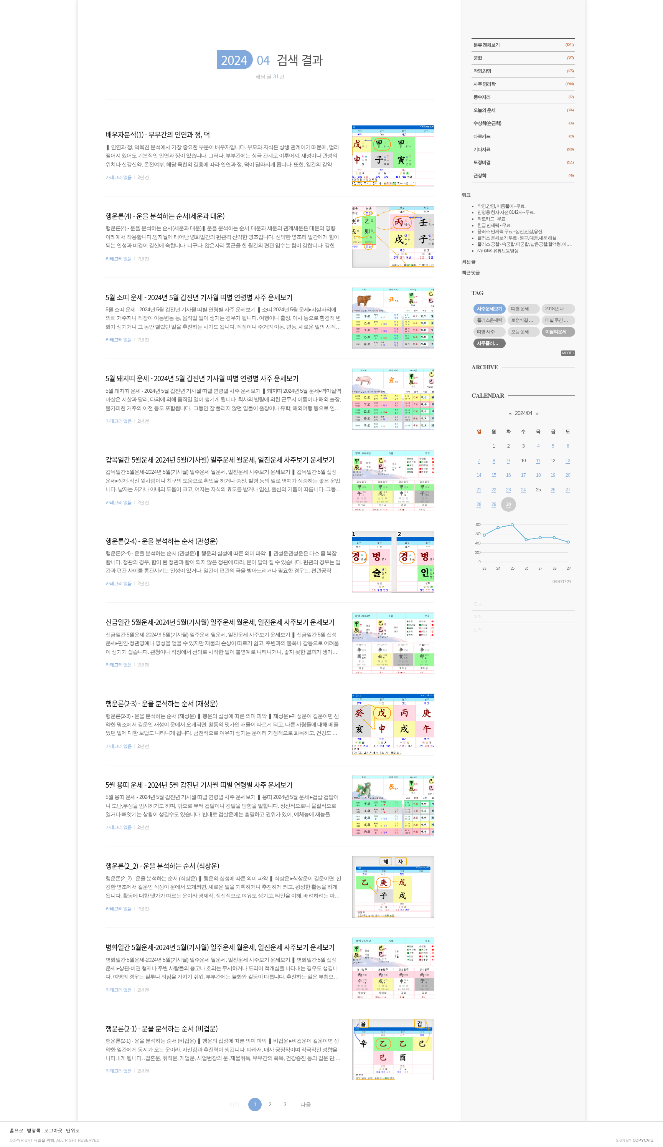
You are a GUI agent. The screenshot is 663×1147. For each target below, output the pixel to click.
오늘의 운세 (523, 110)
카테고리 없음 (119, 177)
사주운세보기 (489, 308)
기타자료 (523, 149)
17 (523, 475)
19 (553, 475)
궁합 (523, 58)
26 (553, 490)
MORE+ (568, 353)
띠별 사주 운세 (490, 331)
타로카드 (523, 136)
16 (508, 475)
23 (508, 490)
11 (538, 460)
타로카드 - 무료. (491, 218)
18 (538, 475)
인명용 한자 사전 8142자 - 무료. (505, 212)
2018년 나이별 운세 (560, 308)
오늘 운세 (520, 331)
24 (523, 490)
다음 (305, 1104)
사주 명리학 (523, 84)
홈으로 (16, 1130)
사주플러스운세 (491, 343)
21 (479, 490)
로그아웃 (53, 1130)
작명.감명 (523, 71)
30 (508, 504)
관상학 (523, 175)
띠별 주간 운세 (558, 320)
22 (493, 490)
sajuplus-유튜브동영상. (498, 250)
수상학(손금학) (523, 123)
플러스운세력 (489, 320)
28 (479, 504)
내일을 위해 (44, 1140)
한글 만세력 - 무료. (494, 225)
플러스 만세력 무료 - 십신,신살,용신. (510, 231)
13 (568, 460)
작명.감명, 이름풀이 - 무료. (501, 206)
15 (493, 475)
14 (479, 475)
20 (568, 475)
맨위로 (73, 1130)
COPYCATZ (643, 1140)
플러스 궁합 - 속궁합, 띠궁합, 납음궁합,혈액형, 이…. (524, 244)
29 (493, 504)
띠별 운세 (520, 308)
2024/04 (523, 413)
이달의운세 (555, 331)
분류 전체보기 (523, 45)
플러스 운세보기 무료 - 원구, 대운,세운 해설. (517, 238)
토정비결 (523, 162)
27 (568, 490)
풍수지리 (523, 97)
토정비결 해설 (524, 320)
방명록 (34, 1130)
